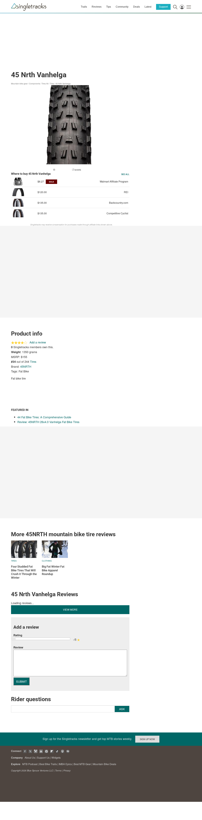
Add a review (38, 342)
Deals (136, 6)
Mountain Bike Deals (104, 764)
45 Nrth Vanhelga (63, 83)
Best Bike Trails (48, 764)
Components (34, 83)
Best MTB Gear (82, 764)
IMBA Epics (65, 764)
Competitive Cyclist (117, 213)
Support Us (43, 757)
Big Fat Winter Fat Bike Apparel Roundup (53, 570)
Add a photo (62, 169)
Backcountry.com (118, 202)
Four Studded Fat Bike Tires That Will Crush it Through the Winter (24, 572)
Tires (52, 83)
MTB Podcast (29, 764)
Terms (58, 770)
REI (126, 192)
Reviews (96, 6)
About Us (30, 757)
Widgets (56, 757)
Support (163, 6)
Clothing (47, 560)
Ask (122, 709)
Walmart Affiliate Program (114, 181)
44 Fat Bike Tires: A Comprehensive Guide (44, 417)
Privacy (67, 770)
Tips (108, 6)
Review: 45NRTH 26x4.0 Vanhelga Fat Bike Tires (48, 422)
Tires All (45, 83)
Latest (148, 6)
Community (122, 6)
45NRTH (25, 366)
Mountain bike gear (19, 83)
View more (70, 609)
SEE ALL (125, 174)
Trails (84, 6)
